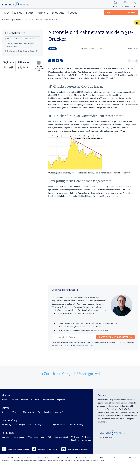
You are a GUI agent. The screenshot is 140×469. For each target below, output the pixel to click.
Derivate (18, 13)
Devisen (29, 13)
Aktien (6, 13)
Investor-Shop (60, 412)
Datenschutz (19, 437)
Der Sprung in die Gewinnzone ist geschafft (22, 51)
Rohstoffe (43, 13)
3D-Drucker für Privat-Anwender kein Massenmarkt (20, 44)
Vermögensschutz (42, 424)
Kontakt (5, 412)
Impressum (6, 437)
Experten (74, 13)
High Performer (58, 424)
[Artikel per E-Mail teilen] (57, 60)
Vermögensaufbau (23, 424)
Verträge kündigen (75, 438)
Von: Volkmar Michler (63, 289)
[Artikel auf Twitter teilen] (53, 60)
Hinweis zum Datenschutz (85, 345)
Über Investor (28, 412)
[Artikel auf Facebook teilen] (49, 60)
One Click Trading (76, 424)
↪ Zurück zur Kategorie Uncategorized (70, 374)
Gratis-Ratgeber (44, 412)
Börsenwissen (58, 13)
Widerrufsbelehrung (36, 437)
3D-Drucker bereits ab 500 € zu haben (21, 39)
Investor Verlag (7, 20)
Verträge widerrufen (86, 438)
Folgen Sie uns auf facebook (18, 449)
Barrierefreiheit (61, 437)
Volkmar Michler (132, 49)
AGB (50, 437)
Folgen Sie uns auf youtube (77, 449)
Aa (133, 61)
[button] (137, 22)
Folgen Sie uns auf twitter (48, 449)
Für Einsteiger (7, 424)
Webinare (16, 412)
